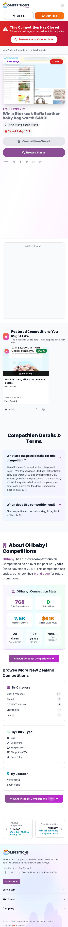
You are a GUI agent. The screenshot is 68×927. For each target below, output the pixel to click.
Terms (49, 921)
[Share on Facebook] (20, 161)
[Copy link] (40, 161)
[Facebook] (5, 873)
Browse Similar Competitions (35, 39)
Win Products (39, 50)
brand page (42, 573)
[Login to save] (36, 409)
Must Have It (10, 386)
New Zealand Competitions (16, 50)
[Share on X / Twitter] (27, 161)
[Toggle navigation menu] (62, 5)
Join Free (51, 15)
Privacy (39, 921)
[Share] (13, 161)
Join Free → (11, 881)
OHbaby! (9, 559)
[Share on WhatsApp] (33, 161)
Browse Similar (36, 152)
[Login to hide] (44, 409)
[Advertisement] (34, 200)
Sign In (21, 15)
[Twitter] (12, 873)
